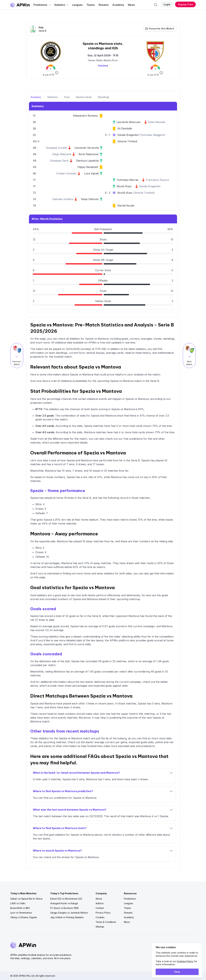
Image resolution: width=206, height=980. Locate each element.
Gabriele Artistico (62, 199)
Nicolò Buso (124, 186)
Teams (90, 4)
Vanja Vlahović (90, 199)
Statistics (59, 4)
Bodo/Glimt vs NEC (20, 908)
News (131, 4)
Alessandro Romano (85, 115)
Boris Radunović (89, 154)
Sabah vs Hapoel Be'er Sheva (26, 898)
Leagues (77, 4)
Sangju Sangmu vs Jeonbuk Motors (69, 912)
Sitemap (100, 926)
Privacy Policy (103, 912)
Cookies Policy (185, 961)
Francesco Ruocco (157, 179)
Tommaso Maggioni (152, 134)
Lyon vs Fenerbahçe (21, 912)
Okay (177, 971)
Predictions (40, 4)
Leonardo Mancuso (128, 122)
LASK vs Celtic (17, 903)
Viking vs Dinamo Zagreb (23, 917)
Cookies (100, 917)
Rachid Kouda (125, 205)
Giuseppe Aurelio (56, 147)
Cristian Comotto (66, 173)
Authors (100, 903)
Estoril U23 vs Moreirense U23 (66, 898)
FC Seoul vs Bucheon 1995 (64, 908)
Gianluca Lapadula (87, 160)
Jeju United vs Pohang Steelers (67, 917)
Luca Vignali (91, 173)
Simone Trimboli (127, 141)
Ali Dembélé (124, 128)
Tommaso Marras (127, 179)
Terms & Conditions (106, 922)
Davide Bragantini (128, 134)
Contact (100, 908)
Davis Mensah (156, 122)
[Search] (155, 5)
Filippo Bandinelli (87, 167)
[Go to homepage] (20, 5)
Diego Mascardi (61, 154)
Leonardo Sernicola (87, 147)
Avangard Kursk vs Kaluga (64, 903)
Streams (103, 4)
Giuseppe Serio (59, 160)
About (99, 898)
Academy (118, 4)
